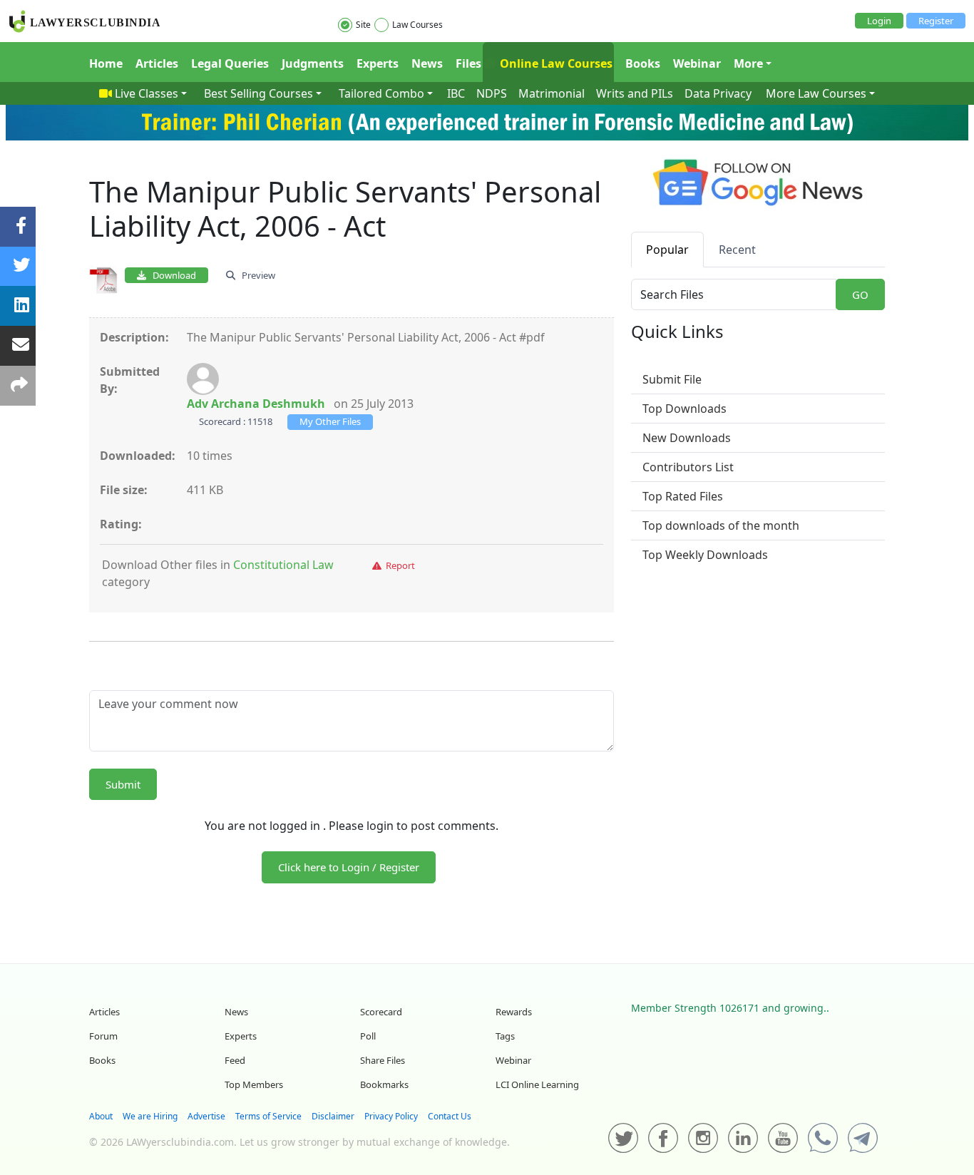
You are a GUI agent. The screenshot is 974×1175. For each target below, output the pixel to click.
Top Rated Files (682, 496)
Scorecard (381, 1011)
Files (468, 63)
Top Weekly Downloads (705, 555)
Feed (235, 1060)
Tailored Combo (381, 93)
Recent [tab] (737, 249)
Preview (255, 275)
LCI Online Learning (537, 1084)
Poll (368, 1036)
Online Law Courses (554, 63)
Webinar (697, 63)
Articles (156, 63)
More (748, 63)
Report (398, 565)
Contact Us (449, 1116)
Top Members (254, 1084)
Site (363, 25)
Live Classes (146, 93)
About (101, 1116)
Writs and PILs (634, 93)
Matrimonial (551, 93)
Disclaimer (333, 1116)
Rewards (514, 1011)
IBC (456, 93)
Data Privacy (718, 93)
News (427, 63)
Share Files (382, 1060)
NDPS (491, 93)
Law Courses (417, 25)
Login (879, 20)
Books (642, 63)
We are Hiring (150, 1116)
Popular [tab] (667, 249)
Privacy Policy (391, 1116)
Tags (505, 1036)
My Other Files (330, 421)
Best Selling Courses (258, 93)
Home (106, 63)
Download (171, 275)
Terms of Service (268, 1116)
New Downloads (686, 438)
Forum (103, 1036)
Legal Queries (230, 63)
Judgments (313, 63)
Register (935, 20)
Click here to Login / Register (348, 867)
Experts (378, 63)
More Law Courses (816, 93)
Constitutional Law (283, 565)
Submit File (672, 379)
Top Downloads (684, 408)
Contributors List (688, 467)
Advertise (206, 1116)
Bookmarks (384, 1084)
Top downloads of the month (720, 525)
